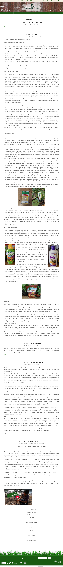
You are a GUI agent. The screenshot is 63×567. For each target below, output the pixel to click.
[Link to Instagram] (22, 558)
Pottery (28, 24)
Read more (6, 26)
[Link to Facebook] (21, 558)
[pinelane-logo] (31, 6)
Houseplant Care (31, 34)
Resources (32, 24)
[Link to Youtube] (24, 558)
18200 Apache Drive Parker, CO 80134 (55, 10)
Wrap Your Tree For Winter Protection (31, 441)
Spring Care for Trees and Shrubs (31, 343)
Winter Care (36, 24)
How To (24, 36)
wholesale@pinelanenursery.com (55, 564)
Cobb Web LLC (41, 566)
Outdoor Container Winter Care (31, 22)
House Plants (38, 36)
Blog (26, 24)
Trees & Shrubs (37, 345)
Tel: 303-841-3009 (59, 9)
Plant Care (30, 36)
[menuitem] (11, 13)
